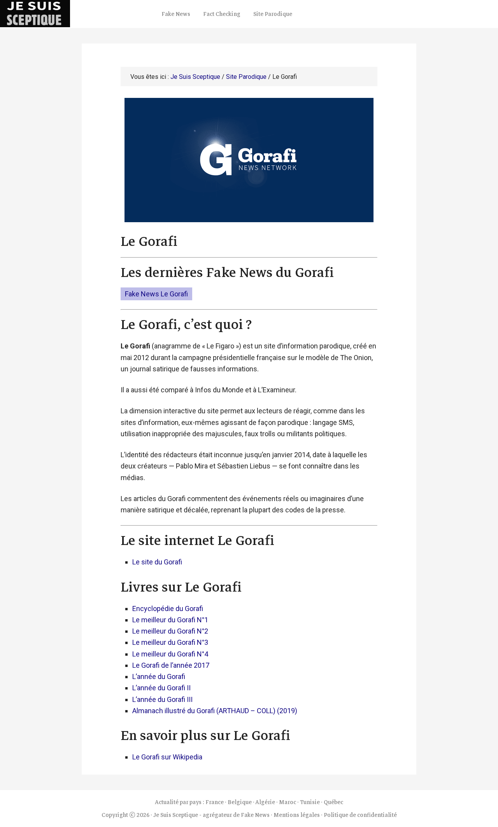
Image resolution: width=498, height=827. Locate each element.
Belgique (240, 802)
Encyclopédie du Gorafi (167, 608)
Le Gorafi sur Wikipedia (167, 757)
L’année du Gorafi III (162, 699)
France (214, 802)
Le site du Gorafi (157, 562)
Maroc (287, 802)
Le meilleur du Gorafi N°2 (170, 631)
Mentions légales (297, 815)
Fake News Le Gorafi (156, 294)
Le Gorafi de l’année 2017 (170, 665)
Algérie (265, 802)
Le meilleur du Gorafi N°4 (170, 654)
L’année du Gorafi (158, 676)
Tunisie (310, 802)
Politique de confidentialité (360, 815)
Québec (333, 802)
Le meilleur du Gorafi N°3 (170, 642)
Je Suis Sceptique (78, 13)
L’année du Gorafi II (161, 688)
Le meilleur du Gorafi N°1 (170, 620)
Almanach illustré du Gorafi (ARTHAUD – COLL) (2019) (214, 711)
